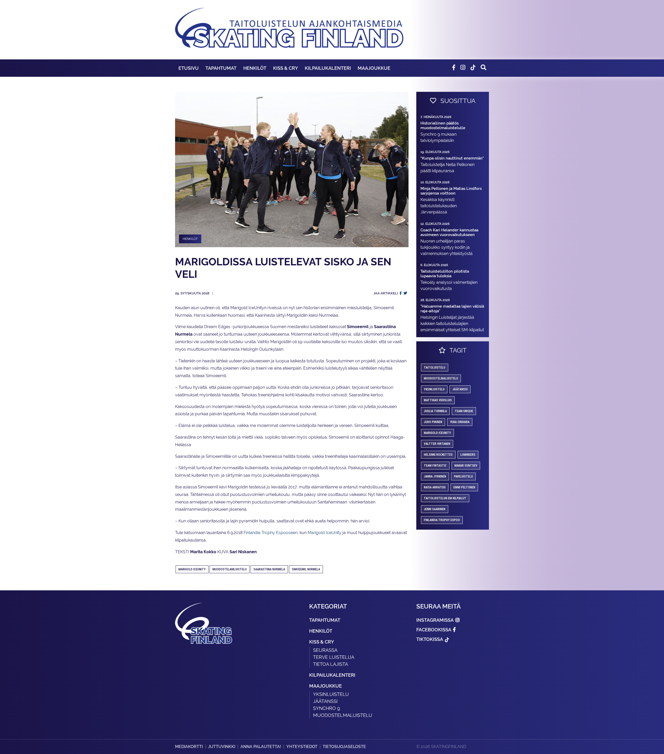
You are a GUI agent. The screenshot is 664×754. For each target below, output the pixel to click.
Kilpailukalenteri (328, 68)
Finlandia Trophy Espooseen (271, 532)
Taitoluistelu (434, 367)
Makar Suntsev (465, 465)
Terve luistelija (333, 657)
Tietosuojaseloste (344, 746)
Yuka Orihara (459, 422)
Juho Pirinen (433, 422)
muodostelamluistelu (229, 569)
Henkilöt (254, 68)
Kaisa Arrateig (435, 487)
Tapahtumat (221, 68)
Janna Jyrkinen (435, 476)
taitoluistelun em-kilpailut (445, 498)
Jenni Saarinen (434, 509)
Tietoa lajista (330, 664)
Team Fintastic (435, 465)
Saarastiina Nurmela (269, 569)
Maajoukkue (374, 68)
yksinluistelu (434, 389)
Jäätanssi (460, 389)
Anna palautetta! (260, 746)
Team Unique (464, 411)
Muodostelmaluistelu (441, 378)
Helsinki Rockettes (438, 454)
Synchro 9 (326, 708)
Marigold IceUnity (324, 532)
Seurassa (325, 650)
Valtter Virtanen (437, 444)
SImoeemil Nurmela (306, 569)
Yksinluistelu (331, 694)
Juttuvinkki (221, 746)
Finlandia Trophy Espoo (442, 520)
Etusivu (188, 68)
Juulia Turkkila (435, 411)
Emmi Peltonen (464, 487)
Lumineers (467, 454)
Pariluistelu (463, 476)
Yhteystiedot (301, 746)
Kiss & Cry (285, 68)
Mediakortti (189, 746)
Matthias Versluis (438, 400)
